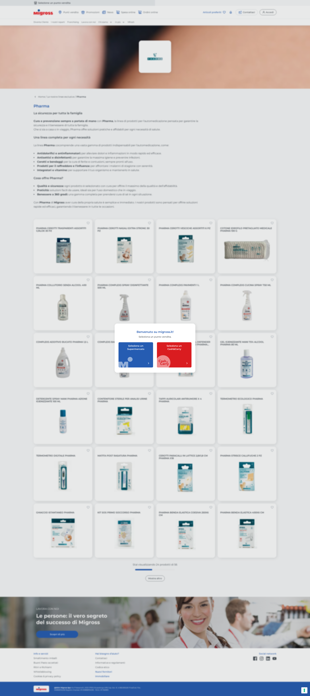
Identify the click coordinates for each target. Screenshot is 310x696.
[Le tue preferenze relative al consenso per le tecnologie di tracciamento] (304, 690)
